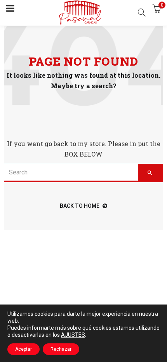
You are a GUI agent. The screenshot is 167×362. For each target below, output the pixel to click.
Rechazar (60, 349)
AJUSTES (73, 335)
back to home (79, 206)
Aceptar (23, 349)
